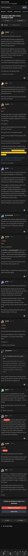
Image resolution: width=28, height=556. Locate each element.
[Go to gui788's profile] (2, 169)
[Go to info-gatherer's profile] (2, 351)
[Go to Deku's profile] (2, 83)
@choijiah (6, 420)
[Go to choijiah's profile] (2, 25)
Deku (6, 83)
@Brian (5, 450)
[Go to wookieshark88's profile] (2, 216)
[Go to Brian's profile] (2, 416)
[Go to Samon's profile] (2, 390)
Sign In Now (14, 511)
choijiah (6, 25)
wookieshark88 (9, 215)
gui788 (6, 168)
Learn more (3, 2)
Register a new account (14, 507)
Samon (7, 389)
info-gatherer (8, 350)
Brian (6, 415)
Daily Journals (16, 25)
